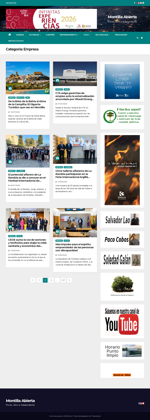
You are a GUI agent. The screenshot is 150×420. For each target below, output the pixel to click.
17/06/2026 (15, 250)
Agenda (20, 35)
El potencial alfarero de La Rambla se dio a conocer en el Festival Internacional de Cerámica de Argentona (26, 179)
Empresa (12, 97)
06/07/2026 (15, 185)
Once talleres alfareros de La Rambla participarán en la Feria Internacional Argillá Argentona (73, 175)
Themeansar (96, 416)
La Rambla (20, 171)
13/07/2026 (15, 112)
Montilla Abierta (122, 16)
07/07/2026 (62, 104)
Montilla (20, 97)
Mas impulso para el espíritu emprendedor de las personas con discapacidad (74, 247)
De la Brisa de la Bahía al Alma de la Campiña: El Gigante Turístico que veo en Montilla (27, 104)
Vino (27, 97)
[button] (138, 38)
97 (63, 280)
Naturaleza (102, 35)
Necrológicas (16, 41)
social (66, 89)
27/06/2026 (62, 182)
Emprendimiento (69, 35)
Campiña (50, 35)
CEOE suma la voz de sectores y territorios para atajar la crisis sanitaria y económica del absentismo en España (27, 244)
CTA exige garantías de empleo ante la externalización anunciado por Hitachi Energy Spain (74, 98)
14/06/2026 (62, 255)
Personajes (121, 35)
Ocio (86, 35)
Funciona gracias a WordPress (60, 416)
